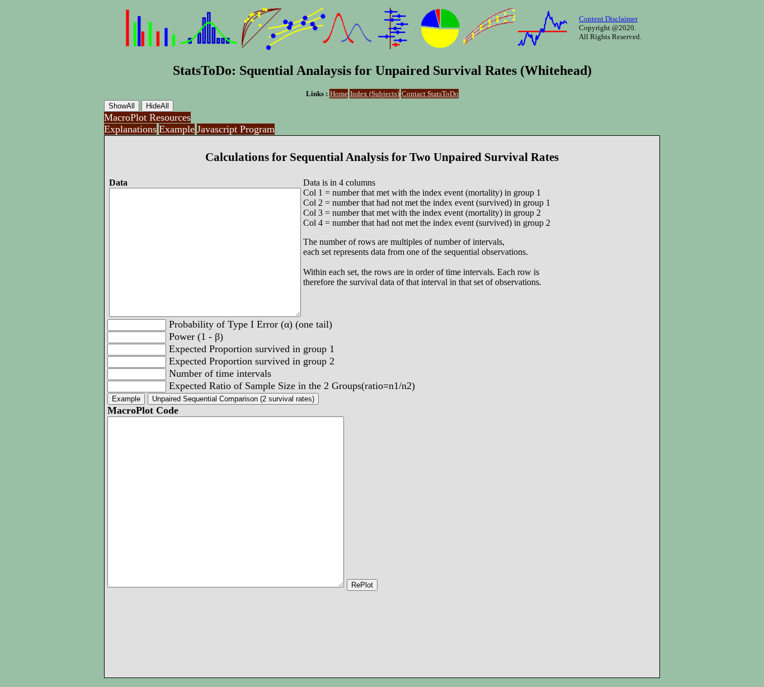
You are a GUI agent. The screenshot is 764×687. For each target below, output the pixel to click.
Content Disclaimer (608, 19)
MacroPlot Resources (147, 117)
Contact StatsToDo (430, 93)
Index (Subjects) (374, 93)
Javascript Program (236, 129)
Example (177, 129)
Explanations (130, 129)
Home (339, 93)
